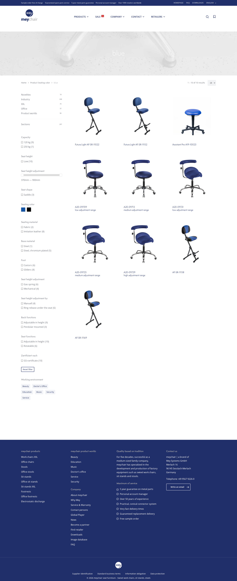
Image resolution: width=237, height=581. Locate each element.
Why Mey (75, 500)
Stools (24, 466)
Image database (79, 539)
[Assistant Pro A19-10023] (192, 116)
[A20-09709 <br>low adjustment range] (95, 178)
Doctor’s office (78, 471)
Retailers (156, 16)
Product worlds (29, 113)
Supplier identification (82, 573)
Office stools (27, 471)
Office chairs (27, 461)
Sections (25, 124)
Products (80, 16)
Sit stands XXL (28, 486)
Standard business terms (109, 573)
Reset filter (28, 369)
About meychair (79, 495)
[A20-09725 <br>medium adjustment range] (95, 244)
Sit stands (26, 476)
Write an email (177, 487)
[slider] (22, 175)
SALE (99, 16)
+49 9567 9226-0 (186, 478)
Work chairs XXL (29, 456)
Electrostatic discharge (33, 501)
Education (27, 392)
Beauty (25, 386)
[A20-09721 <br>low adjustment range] (192, 178)
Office (24, 108)
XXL (23, 104)
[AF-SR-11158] (192, 244)
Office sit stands (29, 481)
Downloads (76, 534)
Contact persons (79, 509)
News (73, 519)
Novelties (26, 94)
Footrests (26, 491)
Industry (25, 99)
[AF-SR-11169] (95, 309)
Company (116, 16)
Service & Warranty (81, 504)
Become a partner (80, 524)
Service (25, 397)
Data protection (157, 573)
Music (39, 392)
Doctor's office (40, 386)
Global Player (77, 514)
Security (50, 392)
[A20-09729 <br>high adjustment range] (143, 244)
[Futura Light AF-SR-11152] (143, 116)
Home (23, 82)
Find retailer (77, 529)
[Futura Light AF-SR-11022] (95, 116)
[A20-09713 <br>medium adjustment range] (143, 178)
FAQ (73, 544)
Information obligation (135, 573)
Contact (136, 16)
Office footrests (29, 496)
